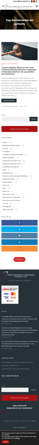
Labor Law (6, 185)
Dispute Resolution (12, 63)
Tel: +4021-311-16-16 (10, 376)
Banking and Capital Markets (11, 145)
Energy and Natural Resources (12, 164)
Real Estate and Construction (11, 197)
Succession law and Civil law (11, 200)
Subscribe (4, 411)
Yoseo (33, 421)
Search (3, 115)
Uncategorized (7, 206)
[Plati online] (9, 294)
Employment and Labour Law (12, 161)
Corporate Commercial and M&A (13, 154)
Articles (3, 63)
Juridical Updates (8, 182)
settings (17, 438)
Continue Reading (9, 100)
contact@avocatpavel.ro (21, 1)
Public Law (6, 191)
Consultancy (6, 151)
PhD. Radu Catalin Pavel (11, 106)
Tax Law (5, 203)
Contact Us (19, 259)
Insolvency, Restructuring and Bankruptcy (15, 176)
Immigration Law (8, 173)
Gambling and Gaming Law (11, 167)
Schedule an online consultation (19, 129)
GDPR (4, 170)
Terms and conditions (19, 427)
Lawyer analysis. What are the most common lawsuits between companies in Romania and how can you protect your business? (18, 71)
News (4, 188)
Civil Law (5, 148)
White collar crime (8, 209)
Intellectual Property (9, 179)
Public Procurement (9, 194)
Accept (5, 442)
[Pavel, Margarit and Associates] (17, 6)
